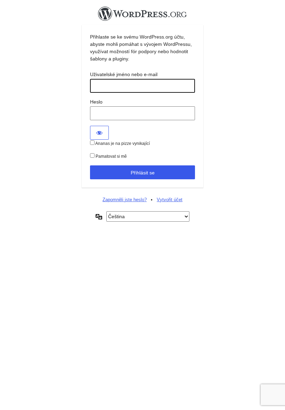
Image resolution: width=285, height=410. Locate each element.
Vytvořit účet (169, 199)
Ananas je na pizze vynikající (122, 143)
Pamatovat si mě (111, 156)
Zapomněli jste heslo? (125, 199)
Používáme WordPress (142, 16)
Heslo (96, 102)
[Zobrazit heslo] (99, 133)
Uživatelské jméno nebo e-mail (123, 74)
